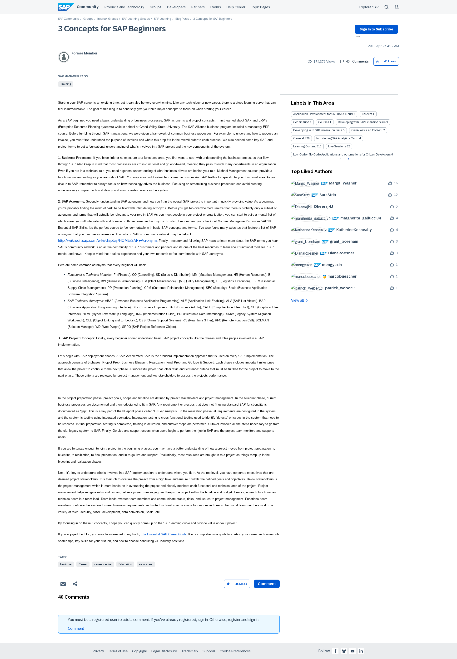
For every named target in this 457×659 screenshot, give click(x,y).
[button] (377, 61)
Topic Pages (260, 7)
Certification (301, 122)
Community (88, 7)
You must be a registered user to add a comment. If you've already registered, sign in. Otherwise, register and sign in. (163, 620)
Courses (323, 122)
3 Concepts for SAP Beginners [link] (212, 18)
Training (65, 84)
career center (103, 564)
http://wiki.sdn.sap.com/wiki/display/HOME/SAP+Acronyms (108, 240)
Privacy (98, 651)
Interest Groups (107, 18)
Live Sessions (337, 146)
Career (83, 564)
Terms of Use (118, 651)
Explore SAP (369, 7)
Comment (76, 628)
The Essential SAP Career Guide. (164, 534)
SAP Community (68, 18)
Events (215, 7)
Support (209, 651)
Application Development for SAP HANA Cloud (323, 114)
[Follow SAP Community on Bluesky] (344, 651)
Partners (198, 7)
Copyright (139, 651)
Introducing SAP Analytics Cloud (337, 138)
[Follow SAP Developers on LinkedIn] (361, 651)
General (298, 138)
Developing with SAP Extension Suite (362, 122)
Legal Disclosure (164, 651)
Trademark (189, 651)
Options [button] (357, 37)
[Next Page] (348, 159)
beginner (66, 564)
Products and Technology (124, 7)
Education (125, 564)
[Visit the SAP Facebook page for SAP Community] (335, 651)
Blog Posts (182, 18)
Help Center (236, 7)
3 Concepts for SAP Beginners (112, 28)
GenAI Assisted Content (366, 130)
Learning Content (304, 146)
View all (297, 300)
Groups (155, 7)
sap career (146, 564)
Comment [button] (267, 584)
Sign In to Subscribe (376, 29)
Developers (176, 7)
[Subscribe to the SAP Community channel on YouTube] (352, 651)
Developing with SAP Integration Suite (317, 130)
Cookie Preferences (235, 651)
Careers (367, 114)
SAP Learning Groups (136, 18)
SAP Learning (162, 18)
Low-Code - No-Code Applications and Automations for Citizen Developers (342, 154)
